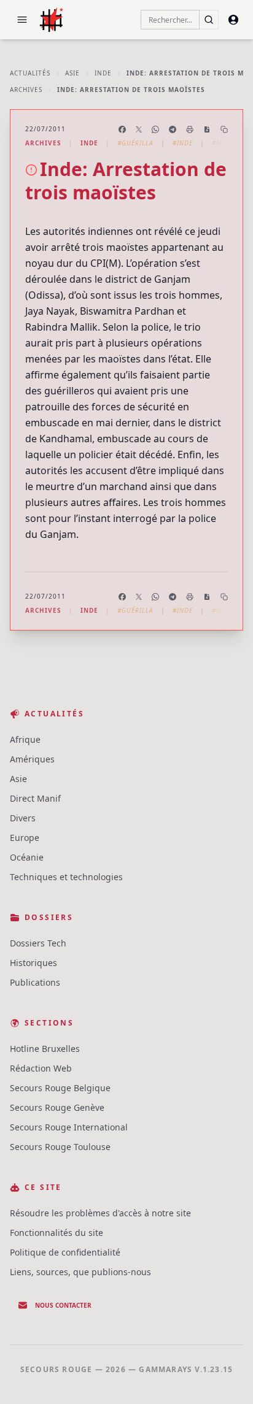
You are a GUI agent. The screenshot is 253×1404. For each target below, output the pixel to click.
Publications (35, 982)
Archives (26, 89)
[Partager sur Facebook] (122, 129)
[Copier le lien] (224, 129)
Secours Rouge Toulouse (60, 1147)
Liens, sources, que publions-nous (80, 1272)
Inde (103, 73)
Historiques (33, 963)
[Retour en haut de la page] (226, 1377)
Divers (23, 818)
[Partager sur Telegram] (172, 129)
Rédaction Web (41, 1068)
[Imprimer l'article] (189, 129)
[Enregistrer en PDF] (207, 129)
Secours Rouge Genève (57, 1107)
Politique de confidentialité (65, 1252)
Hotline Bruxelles (45, 1048)
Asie (72, 73)
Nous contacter (63, 1305)
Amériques (32, 759)
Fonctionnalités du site (56, 1232)
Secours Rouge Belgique (60, 1088)
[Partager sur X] (139, 129)
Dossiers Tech (38, 943)
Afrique (25, 739)
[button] (22, 19)
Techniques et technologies (66, 877)
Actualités (30, 73)
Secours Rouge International (69, 1127)
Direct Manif (35, 798)
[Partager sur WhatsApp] (155, 129)
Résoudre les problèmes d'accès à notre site (100, 1213)
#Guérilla (135, 143)
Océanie (27, 857)
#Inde (183, 143)
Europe (24, 837)
